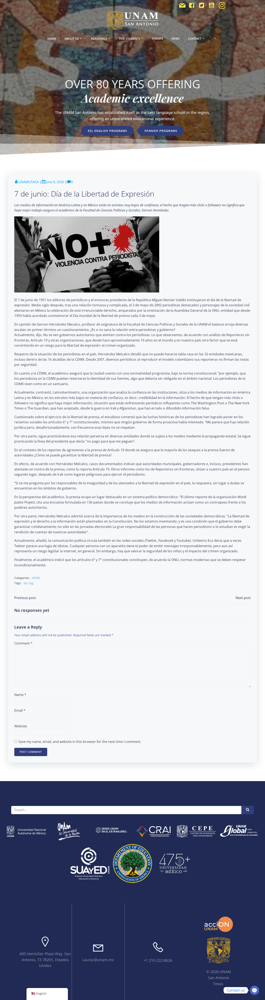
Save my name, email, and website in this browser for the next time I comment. (79, 741)
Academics (99, 39)
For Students (129, 39)
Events (157, 39)
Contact (194, 39)
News (175, 39)
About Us (72, 39)
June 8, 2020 (55, 182)
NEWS (36, 578)
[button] (215, 38)
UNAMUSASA (28, 182)
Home (51, 39)
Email (19, 710)
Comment (23, 643)
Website (20, 726)
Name (20, 694)
